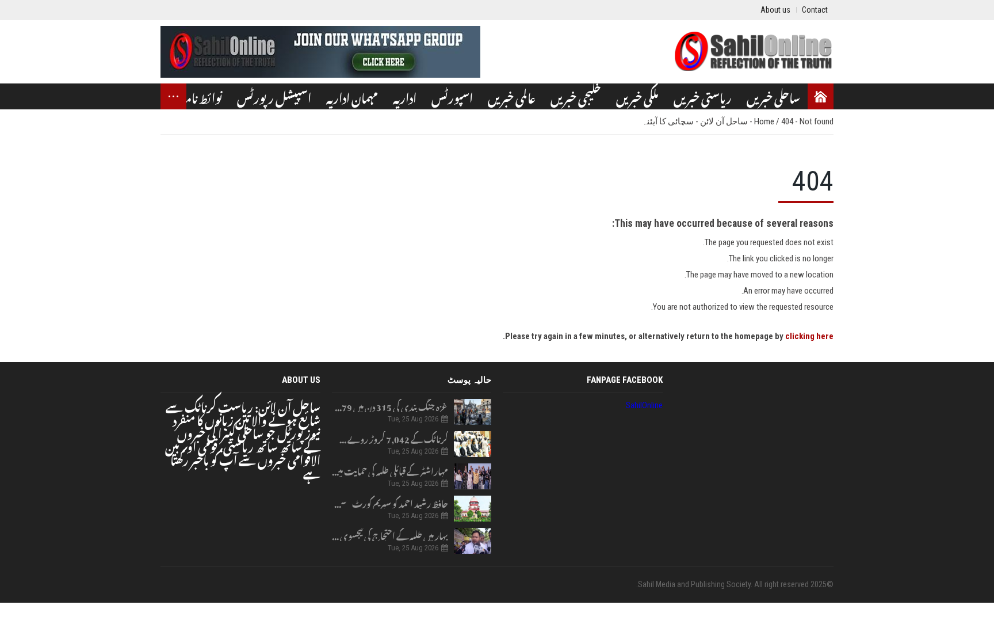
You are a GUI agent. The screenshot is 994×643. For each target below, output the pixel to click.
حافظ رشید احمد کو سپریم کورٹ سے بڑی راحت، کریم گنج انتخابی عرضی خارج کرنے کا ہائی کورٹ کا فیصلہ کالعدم (390, 502)
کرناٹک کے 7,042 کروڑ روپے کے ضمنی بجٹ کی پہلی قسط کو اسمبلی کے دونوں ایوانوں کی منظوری (390, 437)
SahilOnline (644, 405)
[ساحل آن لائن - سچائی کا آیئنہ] (753, 52)
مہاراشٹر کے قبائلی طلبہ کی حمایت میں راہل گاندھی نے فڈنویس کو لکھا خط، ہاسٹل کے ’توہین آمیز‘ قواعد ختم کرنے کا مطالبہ (390, 470)
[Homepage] (821, 96)
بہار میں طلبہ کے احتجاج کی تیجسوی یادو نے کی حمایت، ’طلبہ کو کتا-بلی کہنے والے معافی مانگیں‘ (390, 534)
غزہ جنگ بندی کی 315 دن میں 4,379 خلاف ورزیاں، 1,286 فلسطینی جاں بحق (390, 405)
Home (765, 121)
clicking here (809, 336)
